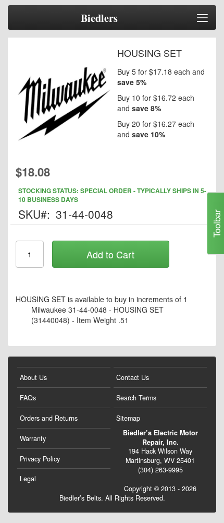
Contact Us (132, 377)
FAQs (28, 397)
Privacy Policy (40, 458)
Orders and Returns (49, 418)
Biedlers (99, 18)
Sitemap (128, 418)
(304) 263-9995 (160, 469)
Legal (28, 478)
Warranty (33, 438)
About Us (33, 377)
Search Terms (136, 397)
